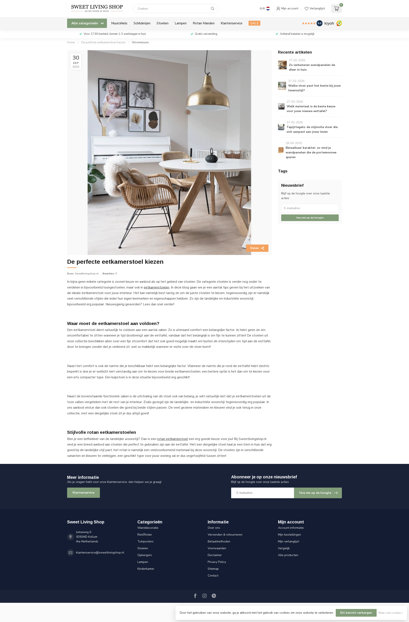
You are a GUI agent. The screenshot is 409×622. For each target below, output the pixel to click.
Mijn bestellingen (289, 535)
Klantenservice (231, 23)
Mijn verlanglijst (288, 541)
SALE (254, 23)
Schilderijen (142, 23)
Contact (213, 576)
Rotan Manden (204, 23)
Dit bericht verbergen (356, 613)
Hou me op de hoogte (310, 217)
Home (71, 42)
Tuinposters (145, 541)
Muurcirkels (119, 23)
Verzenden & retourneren (225, 535)
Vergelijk (284, 548)
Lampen (181, 23)
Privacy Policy (217, 562)
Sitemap (213, 569)
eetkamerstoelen (156, 287)
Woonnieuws (140, 42)
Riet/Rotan (144, 535)
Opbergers (144, 555)
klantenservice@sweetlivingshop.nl (100, 553)
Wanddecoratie (147, 528)
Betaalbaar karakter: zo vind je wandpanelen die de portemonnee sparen (311, 152)
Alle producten (288, 555)
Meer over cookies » (391, 613)
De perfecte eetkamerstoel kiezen (103, 42)
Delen (254, 248)
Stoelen (162, 23)
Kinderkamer (145, 569)
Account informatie (291, 528)
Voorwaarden (217, 548)
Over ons (214, 528)
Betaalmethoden (219, 541)
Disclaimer (215, 555)
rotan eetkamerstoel (172, 439)
